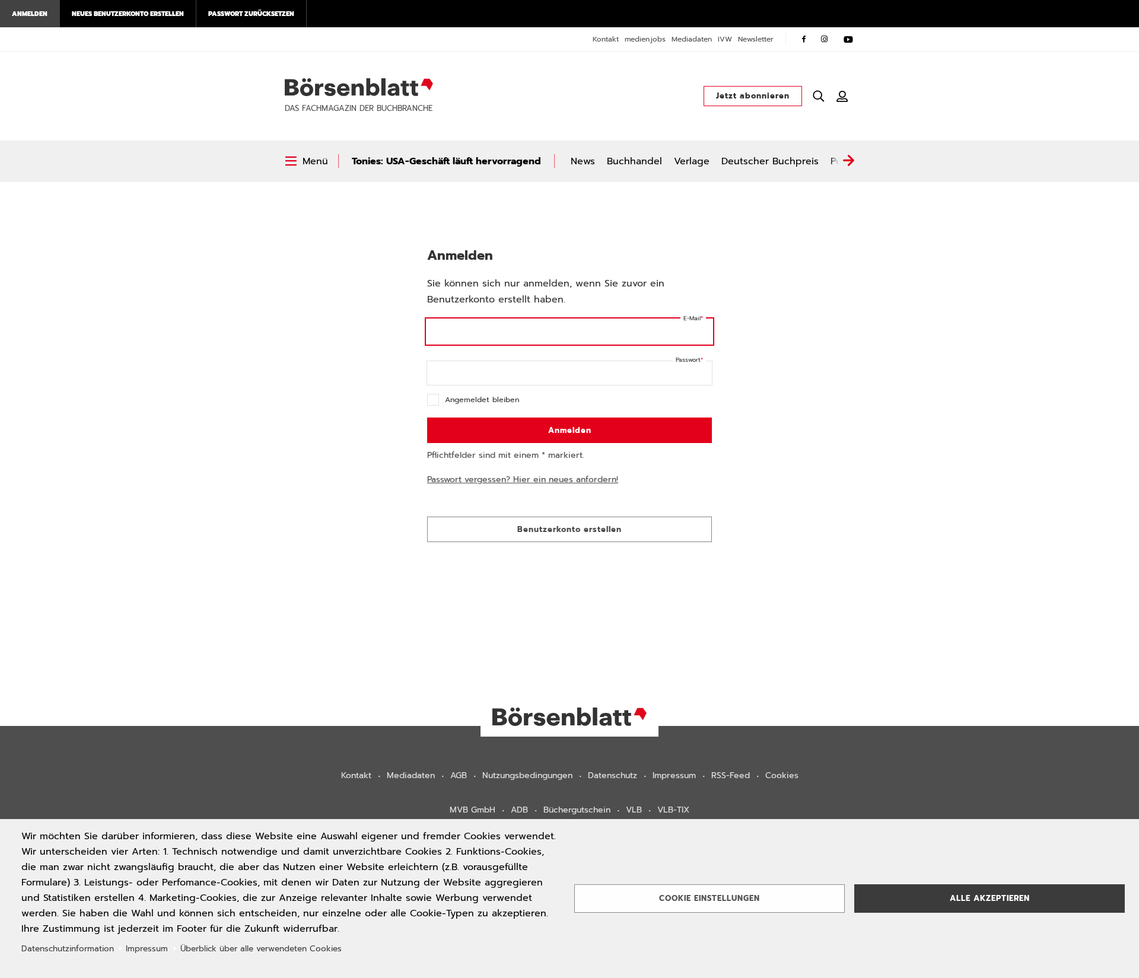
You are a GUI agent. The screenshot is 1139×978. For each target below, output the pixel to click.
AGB (458, 775)
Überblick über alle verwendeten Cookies (261, 948)
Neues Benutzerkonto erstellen (128, 13)
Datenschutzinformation (67, 948)
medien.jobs (645, 39)
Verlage (692, 161)
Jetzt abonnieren (753, 95)
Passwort (688, 359)
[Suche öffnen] (819, 96)
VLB (634, 810)
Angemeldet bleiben (482, 399)
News (583, 161)
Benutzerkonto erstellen (569, 529)
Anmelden (29, 13)
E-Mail (692, 318)
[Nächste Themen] (848, 161)
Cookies (781, 775)
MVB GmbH (472, 810)
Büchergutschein (576, 810)
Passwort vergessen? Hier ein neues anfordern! (522, 479)
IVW (725, 39)
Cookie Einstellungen (709, 898)
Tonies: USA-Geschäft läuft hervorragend (446, 161)
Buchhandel (634, 161)
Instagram (825, 39)
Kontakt (606, 39)
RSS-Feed (730, 775)
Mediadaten (692, 39)
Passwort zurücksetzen (251, 13)
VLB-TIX (673, 810)
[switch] (306, 161)
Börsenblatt (359, 87)
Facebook (804, 39)
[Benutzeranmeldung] (842, 96)
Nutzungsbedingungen (527, 775)
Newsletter (756, 39)
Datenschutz (612, 775)
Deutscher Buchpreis (770, 161)
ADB (519, 810)
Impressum (674, 775)
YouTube (848, 39)
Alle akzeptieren (990, 898)
